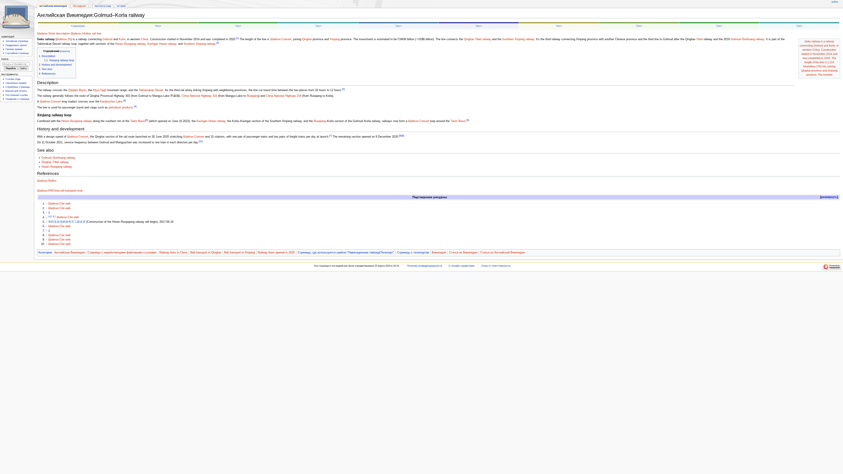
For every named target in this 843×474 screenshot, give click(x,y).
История (121, 6)
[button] (829, 197)
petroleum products (121, 107)
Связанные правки (15, 83)
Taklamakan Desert (151, 90)
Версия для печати (16, 91)
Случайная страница (17, 53)
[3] (343, 89)
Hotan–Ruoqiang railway (130, 43)
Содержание (78, 26)
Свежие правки (13, 49)
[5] (146, 120)
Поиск (4, 59)
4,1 (54, 216)
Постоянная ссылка (16, 95)
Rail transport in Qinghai (205, 252)
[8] (400, 135)
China (144, 39)
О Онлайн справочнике (462, 265)
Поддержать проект (16, 45)
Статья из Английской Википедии (502, 252)
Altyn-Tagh (99, 90)
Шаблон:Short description (53, 33)
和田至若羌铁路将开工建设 (65, 221)
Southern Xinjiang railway (518, 39)
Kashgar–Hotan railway (161, 43)
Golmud (107, 39)
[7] (330, 135)
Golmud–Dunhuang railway (747, 39)
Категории (45, 252)
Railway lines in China (173, 252)
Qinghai (307, 39)
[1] (237, 38)
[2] (217, 42)
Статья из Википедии (463, 252)
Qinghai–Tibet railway (477, 39)
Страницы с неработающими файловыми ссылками (122, 252)
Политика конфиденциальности (424, 265)
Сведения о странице (17, 99)
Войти (835, 1)
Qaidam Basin (77, 90)
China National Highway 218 (283, 95)
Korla (122, 39)
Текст (158, 26)
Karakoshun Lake (111, 101)
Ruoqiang (253, 95)
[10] (201, 141)
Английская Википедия (69, 252)
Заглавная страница (16, 41)
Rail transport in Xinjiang (239, 252)
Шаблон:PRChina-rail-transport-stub (60, 190)
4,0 (50, 216)
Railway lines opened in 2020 (276, 252)
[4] (124, 100)
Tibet (699, 39)
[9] (403, 135)
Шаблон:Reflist (46, 180)
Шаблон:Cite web (59, 203)
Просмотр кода (103, 6)
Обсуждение (79, 6)
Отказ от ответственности (495, 265)
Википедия (439, 252)
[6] (468, 120)
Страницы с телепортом (413, 252)
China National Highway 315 (199, 95)
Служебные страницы (17, 87)
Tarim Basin (137, 121)
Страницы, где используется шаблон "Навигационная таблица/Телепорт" (346, 252)
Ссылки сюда (12, 79)
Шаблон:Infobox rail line (86, 33)
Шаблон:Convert (280, 39)
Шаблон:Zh (63, 39)
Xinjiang (335, 39)
